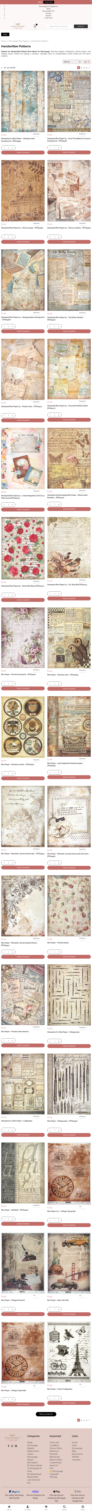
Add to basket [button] (23, 152)
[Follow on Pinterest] (16, 1446)
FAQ (51, 1468)
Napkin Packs (33, 1451)
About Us (54, 1465)
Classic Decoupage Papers (32, 1457)
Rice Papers (32, 1462)
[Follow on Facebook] (8, 1446)
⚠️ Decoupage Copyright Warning (56, 1474)
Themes (48, 13)
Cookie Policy (56, 1462)
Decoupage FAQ (48, 11)
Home (3, 41)
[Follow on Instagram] (12, 1446)
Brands (48, 16)
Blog (48, 9)
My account (77, 1454)
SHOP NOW (49, 2)
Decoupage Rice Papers (19, 41)
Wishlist (75, 1457)
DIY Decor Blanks (34, 1465)
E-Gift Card (48, 18)
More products (46, 1414)
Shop (74, 1445)
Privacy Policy (56, 1448)
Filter (5, 34)
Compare (76, 1460)
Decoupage (77, 1448)
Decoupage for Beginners (48, 6)
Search (81, 26)
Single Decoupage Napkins (32, 1445)
